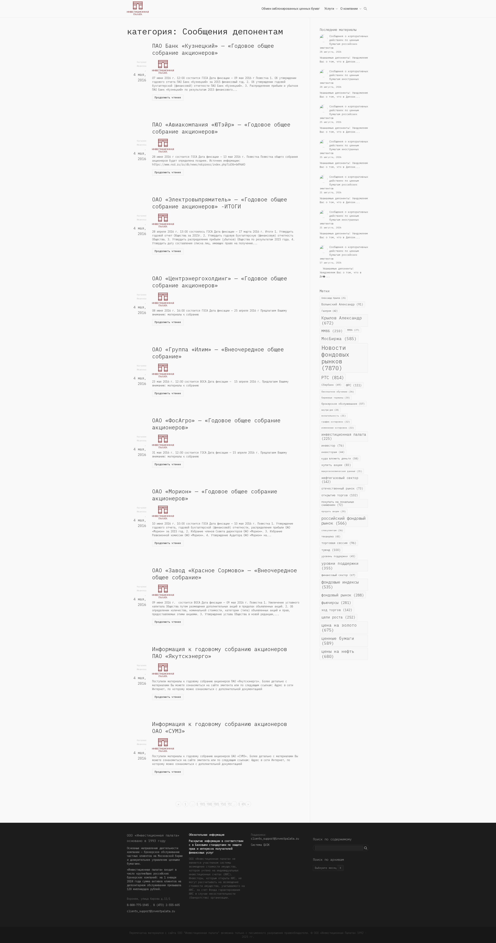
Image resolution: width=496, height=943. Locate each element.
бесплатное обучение (337, 391)
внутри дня (330, 410)
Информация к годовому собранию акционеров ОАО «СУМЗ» (219, 727)
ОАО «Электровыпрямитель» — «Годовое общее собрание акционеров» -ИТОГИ (219, 203)
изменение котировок (337, 427)
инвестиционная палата (343, 436)
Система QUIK (260, 845)
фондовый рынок (342, 595)
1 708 (206, 804)
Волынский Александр (342, 304)
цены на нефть (337, 654)
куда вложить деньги (340, 458)
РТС (332, 377)
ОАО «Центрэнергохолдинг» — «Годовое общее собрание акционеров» (219, 282)
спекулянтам (332, 530)
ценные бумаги (337, 641)
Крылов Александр (341, 320)
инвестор (332, 445)
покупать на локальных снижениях (337, 503)
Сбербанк (331, 384)
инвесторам (333, 452)
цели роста (338, 617)
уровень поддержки (338, 556)
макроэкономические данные (341, 471)
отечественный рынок (342, 488)
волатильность (333, 415)
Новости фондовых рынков (335, 358)
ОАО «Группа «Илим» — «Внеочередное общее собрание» (218, 353)
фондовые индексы (340, 584)
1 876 (241, 804)
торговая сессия (338, 543)
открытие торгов (339, 495)
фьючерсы (336, 602)
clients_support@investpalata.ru (151, 911)
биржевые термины (335, 397)
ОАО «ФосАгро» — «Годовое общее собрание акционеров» (216, 424)
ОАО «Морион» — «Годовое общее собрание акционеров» (214, 495)
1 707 (199, 804)
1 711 (227, 804)
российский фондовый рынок (343, 521)
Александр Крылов (333, 298)
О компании (349, 8)
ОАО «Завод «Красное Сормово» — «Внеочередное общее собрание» (224, 574)
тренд (331, 550)
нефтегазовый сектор (339, 480)
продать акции (333, 511)
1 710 (220, 804)
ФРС (354, 385)
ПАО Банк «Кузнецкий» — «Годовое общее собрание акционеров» (213, 49)
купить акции (336, 465)
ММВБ (332, 331)
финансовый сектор (338, 575)
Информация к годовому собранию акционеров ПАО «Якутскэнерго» (219, 652)
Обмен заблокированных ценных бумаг (291, 8)
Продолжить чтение (168, 97)
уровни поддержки (340, 565)
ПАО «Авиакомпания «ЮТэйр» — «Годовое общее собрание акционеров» (221, 128)
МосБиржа (339, 338)
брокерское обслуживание (343, 403)
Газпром (329, 310)
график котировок (335, 421)
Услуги (329, 8)
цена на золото (339, 627)
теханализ (330, 536)
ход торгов (336, 610)
